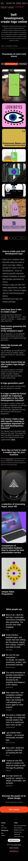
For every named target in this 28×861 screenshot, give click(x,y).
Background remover (19, 830)
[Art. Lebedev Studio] (14, 840)
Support (3, 835)
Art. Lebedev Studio (16, 844)
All (2, 64)
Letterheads (17, 834)
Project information (14, 847)
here (13, 439)
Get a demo (14, 809)
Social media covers (19, 836)
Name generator (18, 827)
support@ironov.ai (14, 851)
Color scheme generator (20, 825)
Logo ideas (4, 827)
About (2, 825)
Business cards (17, 832)
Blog (2, 833)
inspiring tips (9, 458)
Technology (22, 64)
